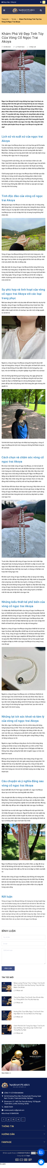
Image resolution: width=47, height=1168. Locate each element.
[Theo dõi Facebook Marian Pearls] (3, 1119)
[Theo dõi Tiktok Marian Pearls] (23, 1119)
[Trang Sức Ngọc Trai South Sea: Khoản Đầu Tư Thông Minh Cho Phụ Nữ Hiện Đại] (6, 1001)
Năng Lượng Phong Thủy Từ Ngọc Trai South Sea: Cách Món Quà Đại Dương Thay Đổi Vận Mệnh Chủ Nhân (29, 985)
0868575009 (8, 1107)
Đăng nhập (6, 2)
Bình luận (8, 968)
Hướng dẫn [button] (8, 1134)
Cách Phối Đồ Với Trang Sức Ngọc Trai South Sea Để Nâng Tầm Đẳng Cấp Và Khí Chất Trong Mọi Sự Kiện (29, 1028)
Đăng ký (13, 2)
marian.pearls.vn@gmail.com (14, 1110)
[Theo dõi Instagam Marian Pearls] (13, 1119)
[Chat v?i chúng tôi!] (41, 1162)
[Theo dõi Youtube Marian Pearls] (8, 1119)
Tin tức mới (8, 977)
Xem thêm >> (6, 1073)
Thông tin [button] (8, 1126)
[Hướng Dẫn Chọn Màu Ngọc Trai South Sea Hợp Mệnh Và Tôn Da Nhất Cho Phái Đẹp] (6, 1015)
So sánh (3, 1164)
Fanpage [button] (7, 1142)
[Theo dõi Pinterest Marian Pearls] (18, 1119)
